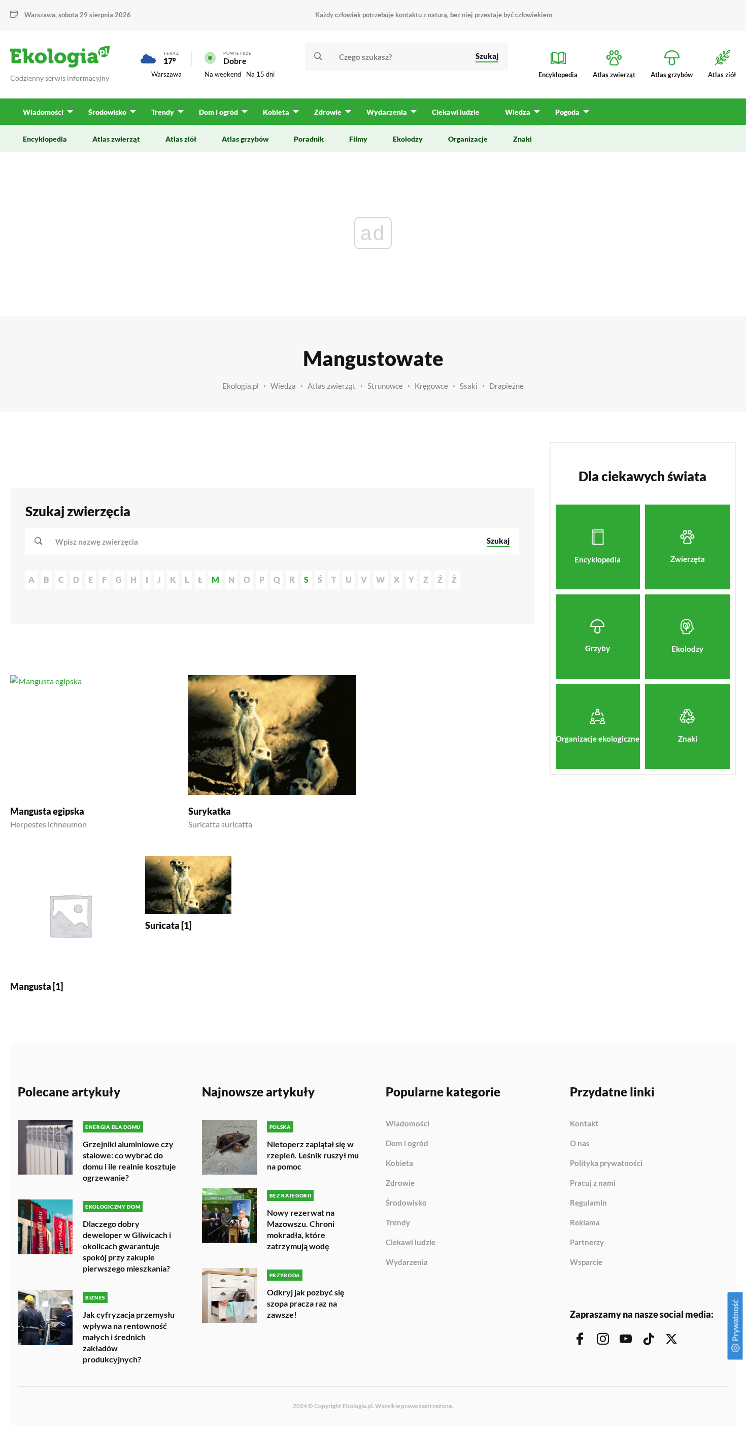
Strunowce (385, 385)
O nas (580, 1144)
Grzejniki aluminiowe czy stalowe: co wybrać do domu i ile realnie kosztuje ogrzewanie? (129, 1160)
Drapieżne (506, 385)
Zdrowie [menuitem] (328, 112)
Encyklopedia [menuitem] (45, 139)
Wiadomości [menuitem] (43, 112)
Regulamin (588, 1203)
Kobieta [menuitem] (276, 112)
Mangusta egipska (47, 811)
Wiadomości (407, 1124)
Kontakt (584, 1124)
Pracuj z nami (593, 1183)
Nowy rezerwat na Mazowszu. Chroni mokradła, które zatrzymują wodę (300, 1229)
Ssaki (469, 385)
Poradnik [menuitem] (309, 139)
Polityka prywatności (606, 1163)
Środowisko (406, 1203)
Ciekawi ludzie (410, 1243)
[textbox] (99, 542)
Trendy (398, 1223)
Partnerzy (587, 1243)
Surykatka (209, 811)
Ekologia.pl (240, 385)
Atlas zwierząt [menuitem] (116, 139)
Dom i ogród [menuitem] (218, 112)
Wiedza (283, 385)
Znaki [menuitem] (522, 139)
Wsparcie (586, 1262)
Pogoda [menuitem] (567, 112)
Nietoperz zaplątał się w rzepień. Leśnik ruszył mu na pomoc (313, 1155)
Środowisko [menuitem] (107, 112)
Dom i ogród (407, 1144)
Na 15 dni (260, 74)
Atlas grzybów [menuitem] (245, 139)
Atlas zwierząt (332, 385)
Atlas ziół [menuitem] (180, 139)
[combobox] (264, 541)
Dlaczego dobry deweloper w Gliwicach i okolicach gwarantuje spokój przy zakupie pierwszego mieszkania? (127, 1246)
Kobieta (399, 1163)
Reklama (585, 1223)
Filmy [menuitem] (358, 139)
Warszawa (166, 74)
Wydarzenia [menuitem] (386, 112)
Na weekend (223, 74)
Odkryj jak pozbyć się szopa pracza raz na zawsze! (306, 1303)
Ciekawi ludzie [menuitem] (456, 112)
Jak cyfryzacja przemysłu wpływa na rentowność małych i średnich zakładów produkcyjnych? (129, 1337)
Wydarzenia (407, 1262)
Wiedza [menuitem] (517, 112)
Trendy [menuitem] (162, 112)
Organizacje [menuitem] (468, 139)
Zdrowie (400, 1183)
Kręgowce (431, 385)
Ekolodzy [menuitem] (408, 139)
